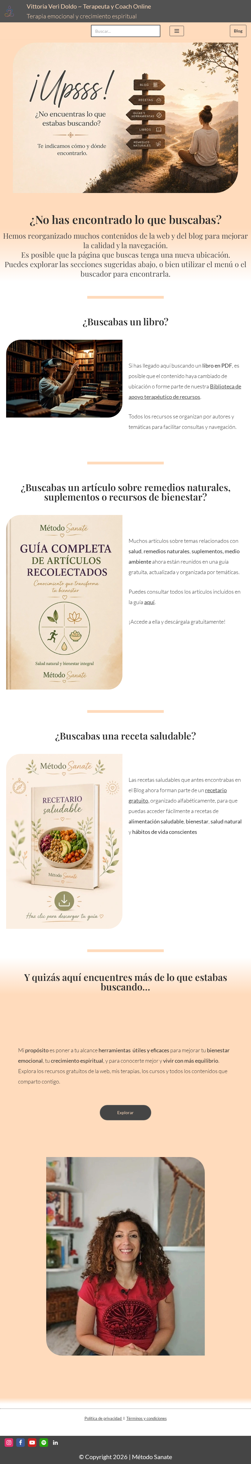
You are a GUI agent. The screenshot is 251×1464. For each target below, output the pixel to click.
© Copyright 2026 (103, 1456)
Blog (238, 30)
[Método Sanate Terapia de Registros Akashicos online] (11, 11)
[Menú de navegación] (177, 31)
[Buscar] (153, 31)
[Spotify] (43, 1442)
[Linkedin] (55, 1442)
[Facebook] (20, 1442)
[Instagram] (9, 1442)
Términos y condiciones (146, 1418)
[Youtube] (32, 1442)
